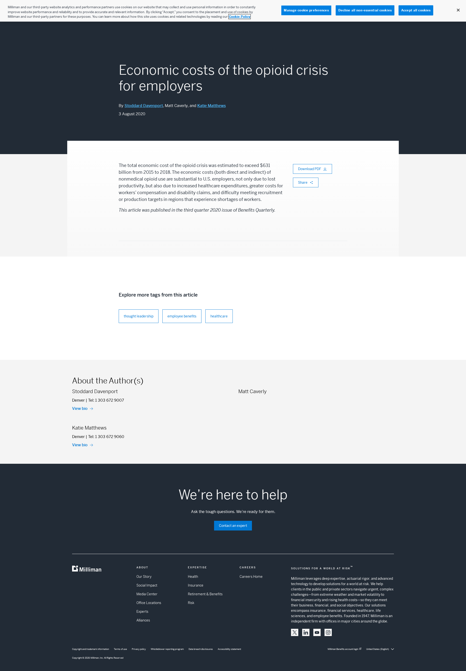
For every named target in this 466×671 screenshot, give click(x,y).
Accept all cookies (416, 10)
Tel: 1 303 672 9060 (106, 436)
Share (303, 182)
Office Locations (148, 603)
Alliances (143, 620)
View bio (80, 408)
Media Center (147, 594)
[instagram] (328, 632)
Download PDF (309, 169)
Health (193, 576)
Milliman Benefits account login (343, 649)
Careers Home (251, 576)
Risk (191, 603)
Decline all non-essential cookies (365, 10)
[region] (233, 11)
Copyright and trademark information (90, 649)
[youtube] (317, 632)
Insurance (195, 585)
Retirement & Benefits (205, 594)
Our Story (143, 576)
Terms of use (120, 649)
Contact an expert (233, 525)
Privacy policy (139, 649)
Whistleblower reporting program (167, 649)
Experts (142, 611)
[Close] (458, 10)
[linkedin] (305, 632)
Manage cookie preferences (306, 10)
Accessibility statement (229, 649)
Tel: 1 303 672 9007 (106, 400)
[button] (294, 632)
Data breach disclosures (201, 649)
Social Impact (146, 585)
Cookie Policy (239, 17)
